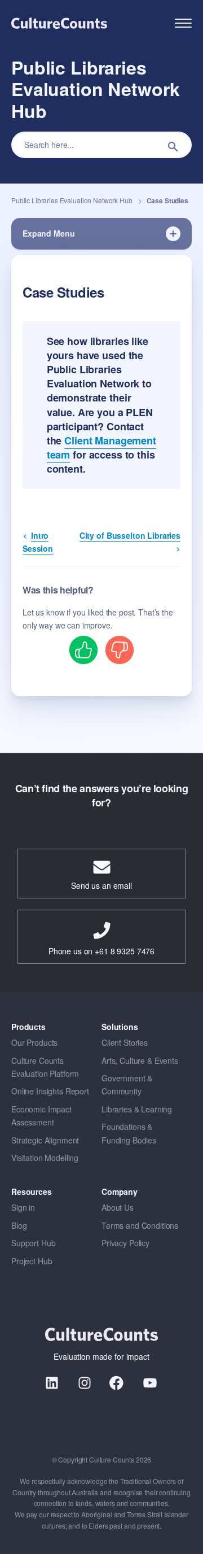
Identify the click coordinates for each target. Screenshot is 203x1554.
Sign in (23, 1207)
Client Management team (101, 447)
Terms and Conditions (140, 1225)
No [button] (119, 649)
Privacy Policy (125, 1243)
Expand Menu (48, 233)
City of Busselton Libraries (130, 535)
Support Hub (33, 1243)
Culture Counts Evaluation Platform (45, 1067)
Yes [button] (83, 649)
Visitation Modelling (44, 1157)
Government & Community (127, 1084)
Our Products (34, 1042)
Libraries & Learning (137, 1109)
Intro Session (38, 542)
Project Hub (31, 1261)
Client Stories (125, 1042)
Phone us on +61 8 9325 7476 (101, 951)
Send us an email (101, 885)
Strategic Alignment (45, 1140)
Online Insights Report (50, 1091)
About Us (118, 1207)
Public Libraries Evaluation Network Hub (72, 200)
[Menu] (183, 23)
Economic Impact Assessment (41, 1115)
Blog (19, 1225)
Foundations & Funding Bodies (129, 1133)
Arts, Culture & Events (140, 1060)
